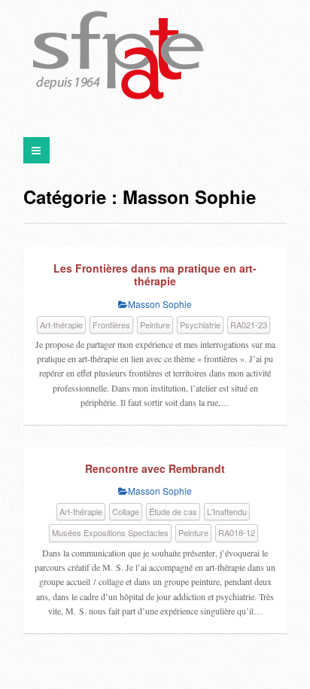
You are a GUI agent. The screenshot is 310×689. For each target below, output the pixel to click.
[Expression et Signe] (118, 56)
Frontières (111, 325)
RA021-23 (248, 325)
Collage (125, 511)
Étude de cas (173, 511)
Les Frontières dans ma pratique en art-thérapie (155, 275)
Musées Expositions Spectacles (110, 532)
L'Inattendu (227, 511)
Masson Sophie (160, 303)
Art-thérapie (61, 325)
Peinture (155, 325)
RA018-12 (236, 532)
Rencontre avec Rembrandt (155, 468)
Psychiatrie (200, 325)
